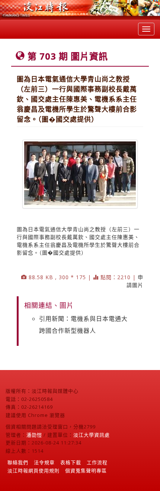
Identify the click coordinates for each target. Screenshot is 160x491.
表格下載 (70, 462)
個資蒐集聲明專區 (86, 470)
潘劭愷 (34, 434)
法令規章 (44, 462)
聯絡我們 (17, 462)
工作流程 (97, 462)
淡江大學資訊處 (91, 434)
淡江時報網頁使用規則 (33, 470)
